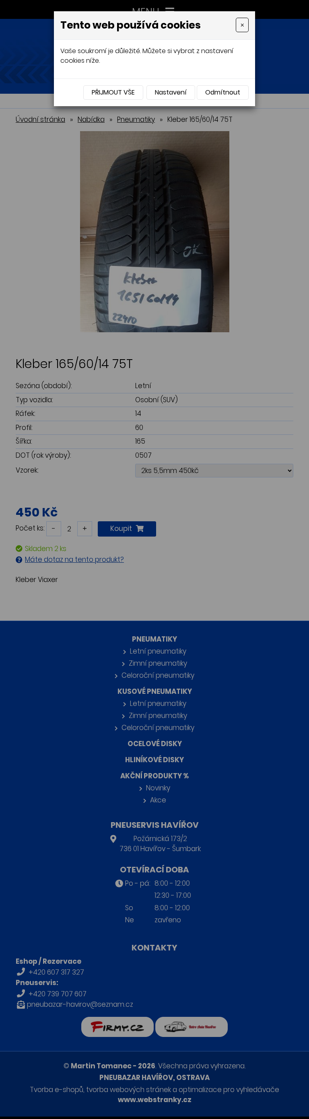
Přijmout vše (113, 92)
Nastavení (171, 92)
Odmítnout (222, 92)
